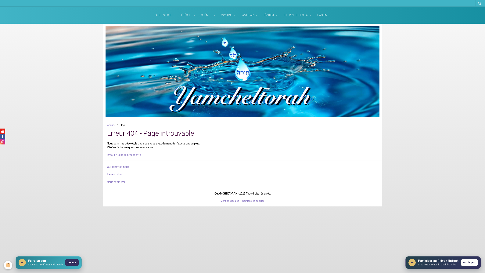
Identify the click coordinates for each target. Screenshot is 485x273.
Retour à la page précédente (124, 154)
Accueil (111, 125)
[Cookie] (8, 265)
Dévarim (268, 15)
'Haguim (322, 15)
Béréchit (186, 15)
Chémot (207, 15)
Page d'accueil (164, 15)
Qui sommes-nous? (118, 166)
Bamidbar (247, 15)
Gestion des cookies (253, 200)
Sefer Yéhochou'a (295, 15)
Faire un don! (114, 174)
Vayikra (226, 15)
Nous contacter (116, 182)
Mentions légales (230, 200)
